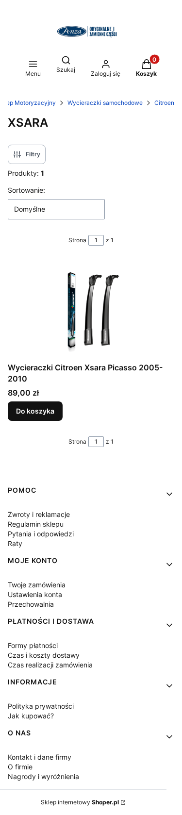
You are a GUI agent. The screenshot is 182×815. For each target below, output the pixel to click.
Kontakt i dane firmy (39, 757)
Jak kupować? (31, 716)
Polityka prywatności (41, 706)
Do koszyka (35, 411)
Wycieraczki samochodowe (105, 102)
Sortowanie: (26, 190)
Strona (77, 240)
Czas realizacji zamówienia (50, 665)
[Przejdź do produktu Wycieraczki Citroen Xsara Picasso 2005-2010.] (91, 309)
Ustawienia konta (35, 594)
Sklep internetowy (80, 802)
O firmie (20, 767)
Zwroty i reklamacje (39, 514)
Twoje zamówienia (37, 585)
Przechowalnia (31, 604)
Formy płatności (33, 645)
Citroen (164, 102)
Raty (15, 543)
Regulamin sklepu (36, 524)
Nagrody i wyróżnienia (43, 776)
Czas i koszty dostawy (44, 655)
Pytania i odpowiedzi (41, 534)
